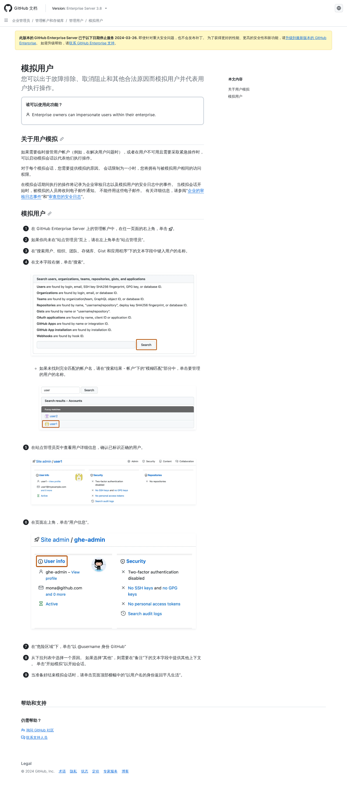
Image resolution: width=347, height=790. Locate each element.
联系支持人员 (37, 737)
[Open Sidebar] (6, 20)
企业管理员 (21, 20)
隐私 (73, 771)
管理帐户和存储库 (49, 20)
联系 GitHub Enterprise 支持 (92, 43)
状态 (84, 771)
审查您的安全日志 (65, 196)
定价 (95, 771)
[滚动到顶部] (336, 779)
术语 (62, 771)
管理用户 (76, 20)
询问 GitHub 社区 (40, 730)
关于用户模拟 (39, 139)
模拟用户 (96, 20)
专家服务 (110, 771)
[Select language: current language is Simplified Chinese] (339, 8)
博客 (125, 771)
